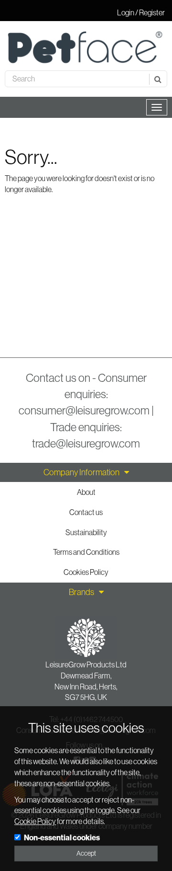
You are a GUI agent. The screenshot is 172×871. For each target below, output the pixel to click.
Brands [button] (81, 592)
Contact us (86, 512)
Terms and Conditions (86, 552)
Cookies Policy (86, 572)
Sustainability (86, 532)
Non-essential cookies (62, 837)
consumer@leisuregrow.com (84, 410)
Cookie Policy (35, 821)
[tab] (86, 472)
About (86, 492)
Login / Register (141, 12)
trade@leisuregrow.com (86, 443)
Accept (86, 853)
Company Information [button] (81, 472)
